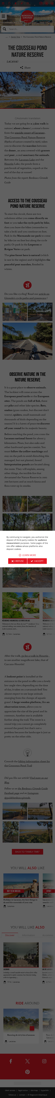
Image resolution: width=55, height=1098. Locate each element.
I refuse (19, 561)
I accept (38, 561)
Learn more (29, 555)
